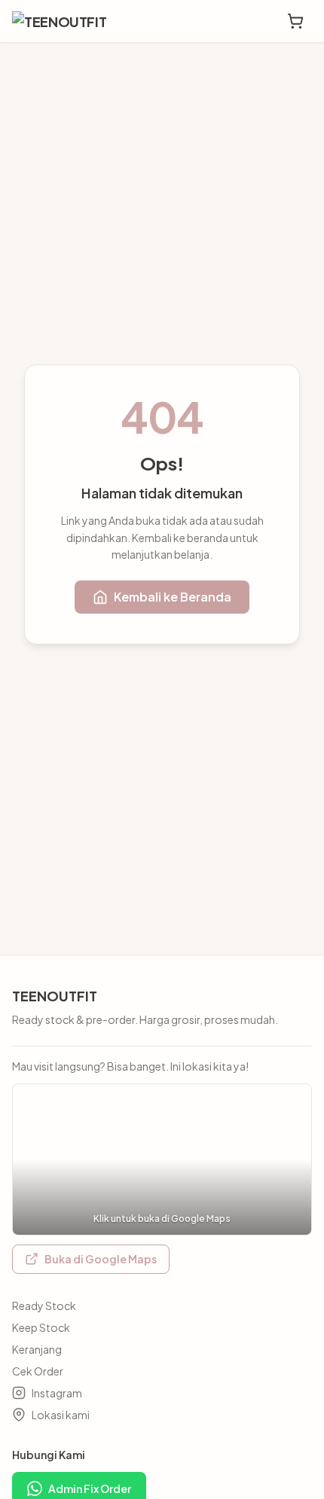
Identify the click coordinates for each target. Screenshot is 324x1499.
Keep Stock (41, 1327)
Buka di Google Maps (100, 1259)
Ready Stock (44, 1305)
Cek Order (37, 1371)
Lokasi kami (61, 1414)
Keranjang (37, 1349)
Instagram (57, 1393)
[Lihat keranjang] (295, 21)
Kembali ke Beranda (172, 597)
